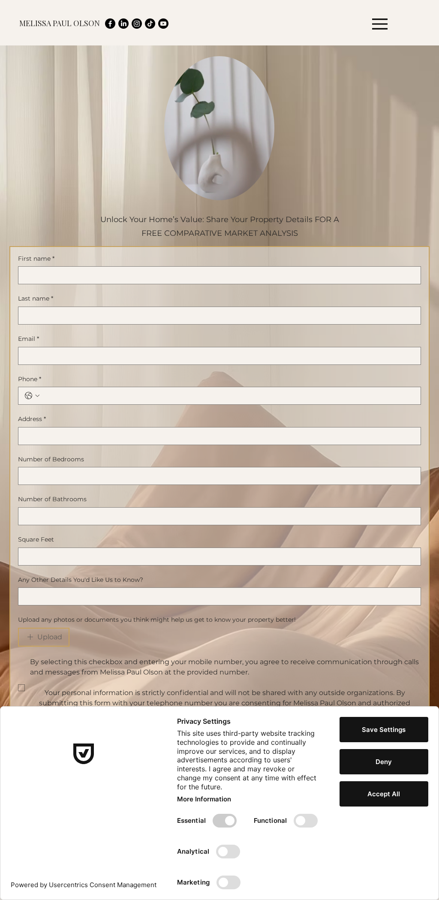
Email (28, 339)
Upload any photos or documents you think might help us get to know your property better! (157, 619)
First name (36, 258)
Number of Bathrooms (52, 499)
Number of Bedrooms (51, 459)
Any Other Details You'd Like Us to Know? (80, 580)
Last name (35, 298)
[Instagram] (137, 23)
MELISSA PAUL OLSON (59, 23)
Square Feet (36, 539)
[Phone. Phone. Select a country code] (32, 396)
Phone (29, 379)
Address (32, 419)
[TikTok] (150, 23)
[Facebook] (110, 23)
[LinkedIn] (123, 23)
